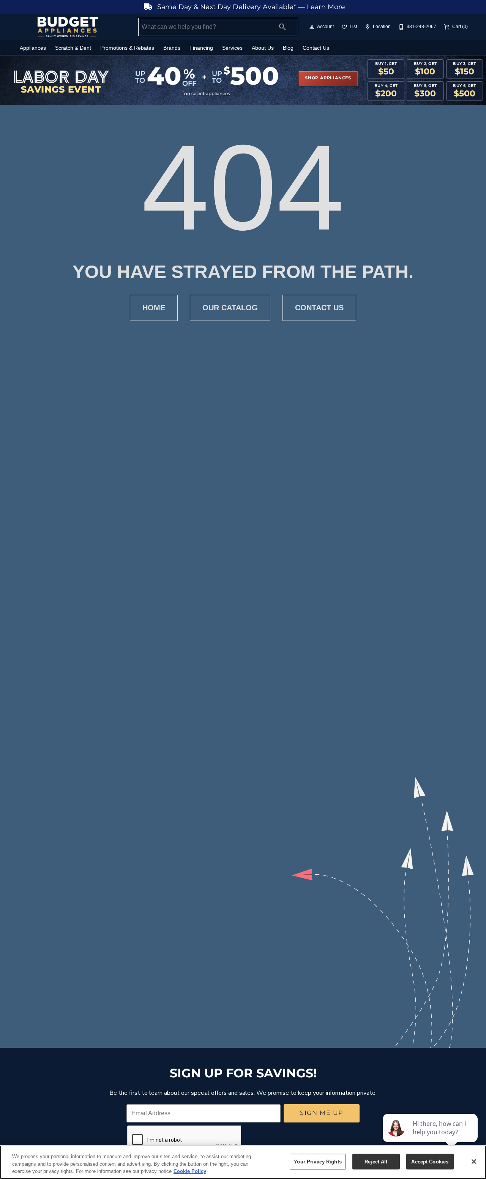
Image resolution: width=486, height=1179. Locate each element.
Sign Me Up (321, 1113)
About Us (263, 48)
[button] (311, 26)
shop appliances (328, 78)
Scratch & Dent (73, 48)
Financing (201, 48)
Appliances (33, 48)
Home (153, 307)
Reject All (375, 1161)
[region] (243, 1162)
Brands (171, 48)
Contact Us (316, 48)
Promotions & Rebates (127, 48)
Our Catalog (230, 307)
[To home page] (67, 27)
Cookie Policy (190, 1171)
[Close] (473, 1161)
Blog (288, 48)
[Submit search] (282, 27)
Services (232, 48)
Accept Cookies (429, 1161)
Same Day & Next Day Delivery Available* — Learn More (250, 7)
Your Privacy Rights (317, 1161)
